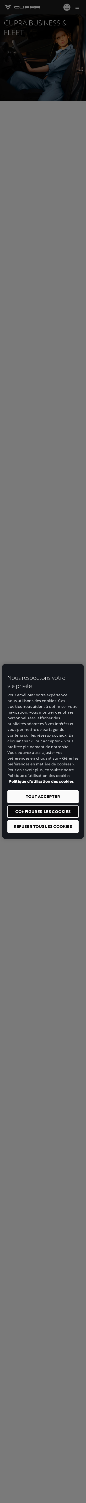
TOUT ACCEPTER (43, 796)
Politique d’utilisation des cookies (41, 781)
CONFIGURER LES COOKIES (43, 811)
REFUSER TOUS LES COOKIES (43, 826)
